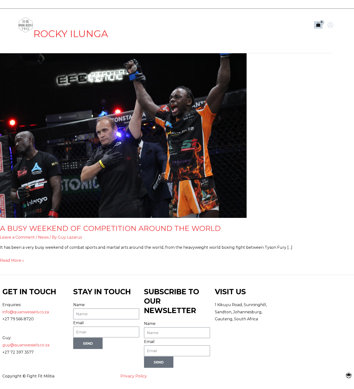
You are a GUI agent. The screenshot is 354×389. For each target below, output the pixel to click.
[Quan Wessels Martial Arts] (26, 24)
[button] (276, 25)
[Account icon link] (330, 25)
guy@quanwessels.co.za (25, 345)
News (43, 237)
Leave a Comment (17, 237)
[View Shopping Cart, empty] (318, 25)
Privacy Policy (133, 376)
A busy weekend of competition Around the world (110, 228)
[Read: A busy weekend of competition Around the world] (123, 135)
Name (79, 304)
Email (78, 323)
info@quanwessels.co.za (25, 312)
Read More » (12, 260)
